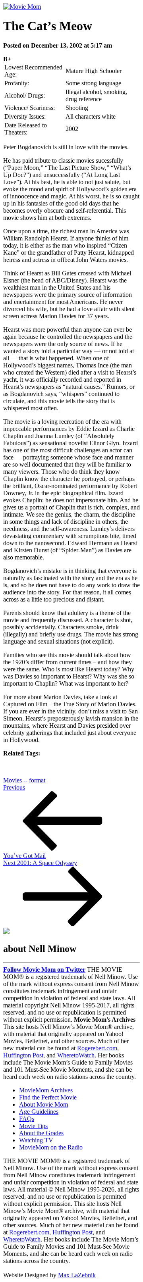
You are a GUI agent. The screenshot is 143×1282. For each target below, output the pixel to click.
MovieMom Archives (46, 1090)
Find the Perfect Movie (48, 1097)
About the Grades (41, 1133)
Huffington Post (23, 1055)
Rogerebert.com (97, 1048)
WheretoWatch (76, 1055)
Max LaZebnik (77, 1275)
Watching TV (36, 1140)
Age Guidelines (38, 1111)
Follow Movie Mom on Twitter (44, 969)
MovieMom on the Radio (51, 1147)
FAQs (26, 1118)
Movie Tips (33, 1125)
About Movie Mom (43, 1104)
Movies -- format (24, 780)
